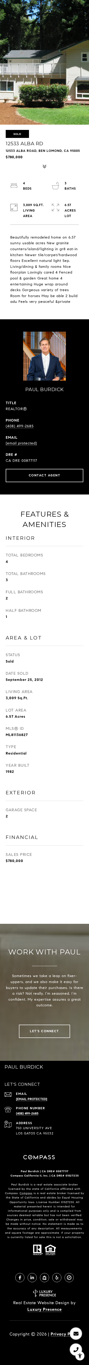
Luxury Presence (44, 1309)
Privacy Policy (65, 1334)
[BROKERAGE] (69, 1277)
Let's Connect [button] (44, 1031)
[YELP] (56, 1277)
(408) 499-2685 (20, 426)
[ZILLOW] (44, 1277)
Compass (26, 1193)
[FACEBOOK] (19, 1277)
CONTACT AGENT (44, 475)
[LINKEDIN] (32, 1277)
